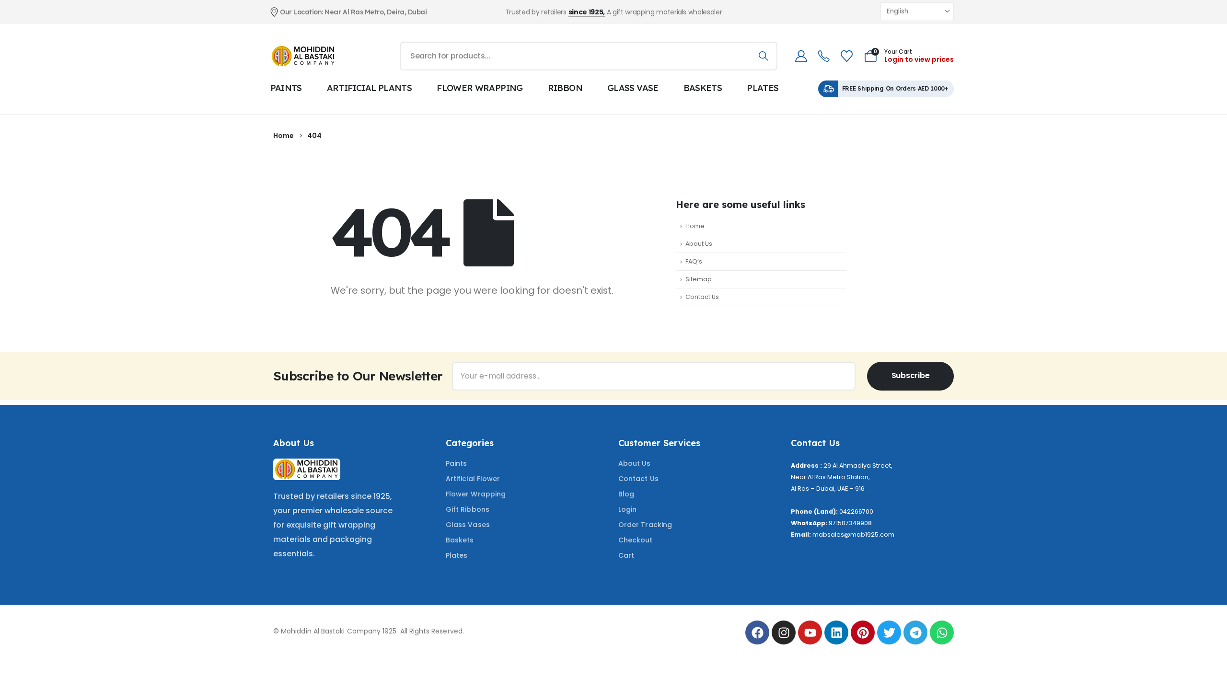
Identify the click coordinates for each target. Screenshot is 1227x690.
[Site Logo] (303, 56)
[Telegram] (915, 632)
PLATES (762, 87)
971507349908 (850, 523)
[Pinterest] (863, 632)
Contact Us (702, 297)
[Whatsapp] (942, 632)
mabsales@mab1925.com (853, 534)
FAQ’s (693, 261)
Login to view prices (919, 59)
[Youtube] (810, 632)
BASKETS (702, 87)
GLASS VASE (633, 87)
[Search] (763, 56)
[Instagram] (784, 632)
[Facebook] (757, 632)
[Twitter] (889, 632)
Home (695, 226)
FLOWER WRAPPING (480, 87)
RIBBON (565, 87)
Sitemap (698, 279)
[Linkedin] (836, 632)
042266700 (856, 511)
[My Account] (801, 56)
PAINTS (286, 87)
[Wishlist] (846, 56)
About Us (698, 244)
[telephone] (824, 56)
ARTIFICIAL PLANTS (369, 87)
